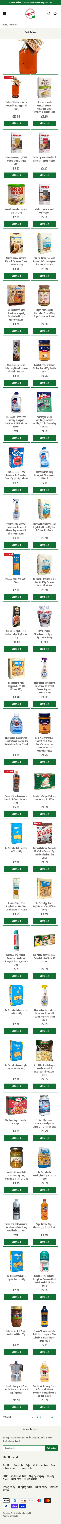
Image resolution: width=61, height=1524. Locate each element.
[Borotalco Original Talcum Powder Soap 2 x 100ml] (44, 782)
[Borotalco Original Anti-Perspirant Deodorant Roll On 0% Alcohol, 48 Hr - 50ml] (44, 1261)
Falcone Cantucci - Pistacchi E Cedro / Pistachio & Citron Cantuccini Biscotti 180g (44, 107)
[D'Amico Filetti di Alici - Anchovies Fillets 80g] (16, 1316)
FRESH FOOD (16, 1479)
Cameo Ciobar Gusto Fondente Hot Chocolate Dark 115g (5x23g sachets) (16, 475)
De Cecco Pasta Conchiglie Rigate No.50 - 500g (16, 1067)
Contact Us (18, 1465)
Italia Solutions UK (24, 1513)
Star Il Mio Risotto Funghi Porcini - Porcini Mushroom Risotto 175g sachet (44, 1070)
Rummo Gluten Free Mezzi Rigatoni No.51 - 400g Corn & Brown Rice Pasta (44, 261)
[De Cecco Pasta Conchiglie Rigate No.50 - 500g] (16, 1050)
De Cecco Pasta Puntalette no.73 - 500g (16, 850)
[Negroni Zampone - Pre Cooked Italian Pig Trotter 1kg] (16, 616)
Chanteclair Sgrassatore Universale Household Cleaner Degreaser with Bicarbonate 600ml (16, 529)
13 (52, 1417)
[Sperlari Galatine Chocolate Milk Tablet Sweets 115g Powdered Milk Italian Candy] (44, 833)
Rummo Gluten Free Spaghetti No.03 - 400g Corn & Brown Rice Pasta (16, 906)
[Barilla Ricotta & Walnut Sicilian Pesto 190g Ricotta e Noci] (44, 350)
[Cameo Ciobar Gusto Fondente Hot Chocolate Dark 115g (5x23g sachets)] (16, 457)
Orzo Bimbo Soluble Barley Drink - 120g (16, 211)
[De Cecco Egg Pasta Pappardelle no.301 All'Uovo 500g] (16, 668)
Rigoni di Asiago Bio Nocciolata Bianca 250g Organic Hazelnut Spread (44, 313)
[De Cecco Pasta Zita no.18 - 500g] (16, 564)
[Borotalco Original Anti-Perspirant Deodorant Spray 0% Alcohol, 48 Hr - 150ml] (16, 940)
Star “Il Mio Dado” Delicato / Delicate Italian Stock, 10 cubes (44, 958)
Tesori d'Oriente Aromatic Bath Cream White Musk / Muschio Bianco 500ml (16, 1227)
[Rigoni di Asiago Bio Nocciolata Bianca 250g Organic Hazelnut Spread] (44, 295)
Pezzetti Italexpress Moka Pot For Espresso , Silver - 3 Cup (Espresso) (16, 1389)
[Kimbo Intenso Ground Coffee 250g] (44, 195)
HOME (5, 1476)
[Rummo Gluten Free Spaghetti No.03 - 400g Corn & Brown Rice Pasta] (16, 888)
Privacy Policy (9, 1487)
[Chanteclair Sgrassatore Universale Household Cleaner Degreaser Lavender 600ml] (44, 668)
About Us (6, 1465)
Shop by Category (36, 1476)
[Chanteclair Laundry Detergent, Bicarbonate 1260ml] (44, 457)
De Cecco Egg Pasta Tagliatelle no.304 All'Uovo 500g (44, 906)
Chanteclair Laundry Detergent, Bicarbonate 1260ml (44, 475)
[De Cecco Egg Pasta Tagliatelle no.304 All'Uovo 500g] (44, 888)
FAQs (28, 1465)
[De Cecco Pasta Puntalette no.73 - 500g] (16, 833)
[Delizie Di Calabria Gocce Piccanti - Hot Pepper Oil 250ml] (16, 88)
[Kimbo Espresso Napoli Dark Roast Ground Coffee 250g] (44, 143)
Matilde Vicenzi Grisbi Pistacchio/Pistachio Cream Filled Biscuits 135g (16, 368)
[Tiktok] (17, 1457)
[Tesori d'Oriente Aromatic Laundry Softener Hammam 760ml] (16, 782)
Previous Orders (27, 1468)
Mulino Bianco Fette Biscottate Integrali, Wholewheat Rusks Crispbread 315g (16, 315)
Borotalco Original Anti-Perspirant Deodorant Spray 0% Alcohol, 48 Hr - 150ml (16, 960)
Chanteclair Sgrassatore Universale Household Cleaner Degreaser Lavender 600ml (44, 688)
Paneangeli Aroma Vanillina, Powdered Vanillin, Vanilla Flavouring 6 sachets (44, 422)
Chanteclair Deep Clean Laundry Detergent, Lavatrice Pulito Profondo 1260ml (16, 422)
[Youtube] (9, 1457)
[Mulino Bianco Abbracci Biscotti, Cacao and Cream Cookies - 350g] (16, 243)
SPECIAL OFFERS (30, 1479)
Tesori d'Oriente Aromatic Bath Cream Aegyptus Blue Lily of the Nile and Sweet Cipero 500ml (44, 1336)
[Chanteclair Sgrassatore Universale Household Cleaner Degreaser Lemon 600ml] (44, 995)
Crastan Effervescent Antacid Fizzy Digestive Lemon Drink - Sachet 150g (44, 1123)
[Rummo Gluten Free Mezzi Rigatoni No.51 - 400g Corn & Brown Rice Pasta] (44, 243)
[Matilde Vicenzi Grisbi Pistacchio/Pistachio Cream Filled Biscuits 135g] (16, 350)
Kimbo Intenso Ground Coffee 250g (44, 211)
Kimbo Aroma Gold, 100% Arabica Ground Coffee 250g (16, 160)
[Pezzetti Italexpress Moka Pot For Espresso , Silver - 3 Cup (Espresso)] (16, 1371)
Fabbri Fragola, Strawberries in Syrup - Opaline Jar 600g (44, 634)
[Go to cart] (55, 13)
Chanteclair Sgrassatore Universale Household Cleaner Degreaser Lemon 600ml (44, 1015)
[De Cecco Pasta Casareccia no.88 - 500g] (16, 995)
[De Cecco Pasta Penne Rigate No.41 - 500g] (16, 1261)
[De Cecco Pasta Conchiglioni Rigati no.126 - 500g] (44, 1158)
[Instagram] (13, 1457)
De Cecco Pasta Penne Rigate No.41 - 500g (16, 1278)
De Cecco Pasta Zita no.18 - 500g (16, 581)
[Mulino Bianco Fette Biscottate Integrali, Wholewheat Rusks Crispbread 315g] (16, 295)
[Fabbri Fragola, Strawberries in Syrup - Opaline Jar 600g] (44, 616)
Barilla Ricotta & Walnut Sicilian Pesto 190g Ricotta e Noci (44, 368)
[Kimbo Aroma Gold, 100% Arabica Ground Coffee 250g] (16, 143)
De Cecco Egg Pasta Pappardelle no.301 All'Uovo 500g (16, 686)
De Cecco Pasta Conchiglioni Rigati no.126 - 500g (44, 1175)
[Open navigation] (4, 13)
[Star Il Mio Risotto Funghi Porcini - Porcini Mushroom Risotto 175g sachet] (44, 1050)
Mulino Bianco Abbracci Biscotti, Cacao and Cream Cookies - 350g (16, 261)
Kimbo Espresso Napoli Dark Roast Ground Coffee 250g (44, 159)
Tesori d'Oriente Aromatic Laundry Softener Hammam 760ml (16, 799)
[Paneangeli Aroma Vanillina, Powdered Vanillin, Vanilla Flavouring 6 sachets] (44, 402)
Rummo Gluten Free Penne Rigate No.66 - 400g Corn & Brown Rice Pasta (44, 527)
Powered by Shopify (10, 1516)
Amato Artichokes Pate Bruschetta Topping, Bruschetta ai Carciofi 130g (16, 1175)
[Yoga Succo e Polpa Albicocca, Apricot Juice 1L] (44, 1209)
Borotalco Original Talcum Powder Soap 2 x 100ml (44, 798)
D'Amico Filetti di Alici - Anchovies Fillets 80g (16, 1333)
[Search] (49, 13)
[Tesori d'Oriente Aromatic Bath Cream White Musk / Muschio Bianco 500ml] (16, 1209)
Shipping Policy (25, 1487)
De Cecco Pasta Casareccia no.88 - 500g (16, 1012)
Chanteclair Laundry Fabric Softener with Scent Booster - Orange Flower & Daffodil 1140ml (44, 1391)
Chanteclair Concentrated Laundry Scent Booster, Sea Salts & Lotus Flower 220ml (16, 741)
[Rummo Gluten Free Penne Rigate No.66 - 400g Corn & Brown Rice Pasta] (44, 509)
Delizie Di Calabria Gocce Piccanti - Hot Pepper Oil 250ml (16, 105)
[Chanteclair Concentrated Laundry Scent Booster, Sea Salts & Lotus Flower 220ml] (16, 723)
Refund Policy (41, 1487)
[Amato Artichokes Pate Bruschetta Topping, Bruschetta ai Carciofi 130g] (16, 1158)
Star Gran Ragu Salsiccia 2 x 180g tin (16, 1122)
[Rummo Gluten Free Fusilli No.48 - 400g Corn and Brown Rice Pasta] (44, 564)
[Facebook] (5, 1457)
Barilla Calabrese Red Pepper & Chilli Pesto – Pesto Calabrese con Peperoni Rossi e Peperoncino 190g (44, 744)
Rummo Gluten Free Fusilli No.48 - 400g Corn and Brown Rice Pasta (44, 582)
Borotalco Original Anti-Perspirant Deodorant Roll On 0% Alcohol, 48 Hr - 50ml (44, 1281)
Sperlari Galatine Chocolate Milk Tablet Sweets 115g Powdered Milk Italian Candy (44, 853)
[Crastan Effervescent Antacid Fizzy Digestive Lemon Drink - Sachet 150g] (44, 1106)
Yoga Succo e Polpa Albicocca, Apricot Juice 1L (44, 1226)
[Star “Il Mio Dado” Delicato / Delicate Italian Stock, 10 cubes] (44, 940)
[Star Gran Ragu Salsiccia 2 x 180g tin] (16, 1106)
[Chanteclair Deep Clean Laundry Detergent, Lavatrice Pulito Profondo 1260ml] (16, 402)
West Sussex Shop (40, 1465)
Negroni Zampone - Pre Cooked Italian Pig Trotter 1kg (16, 634)
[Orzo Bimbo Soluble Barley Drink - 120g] (16, 195)
